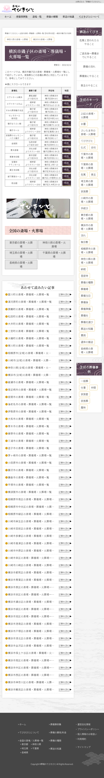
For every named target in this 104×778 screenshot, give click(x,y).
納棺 (83, 269)
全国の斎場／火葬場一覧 (31, 740)
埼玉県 (25, 748)
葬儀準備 (86, 309)
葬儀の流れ (89, 66)
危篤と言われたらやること (89, 42)
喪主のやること (89, 85)
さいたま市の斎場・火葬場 (88, 132)
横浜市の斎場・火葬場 (42, 39)
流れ (83, 235)
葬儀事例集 (22, 16)
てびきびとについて (89, 16)
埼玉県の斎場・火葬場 (21, 254)
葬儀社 (84, 315)
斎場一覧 (37, 16)
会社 (93, 147)
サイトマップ (83, 747)
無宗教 (84, 242)
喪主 (93, 174)
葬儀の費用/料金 (58, 732)
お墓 (83, 124)
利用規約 (81, 738)
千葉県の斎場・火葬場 (54, 254)
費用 (83, 335)
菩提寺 (84, 275)
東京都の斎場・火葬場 (21, 244)
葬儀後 (84, 302)
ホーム (7, 16)
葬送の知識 (68, 16)
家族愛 (84, 394)
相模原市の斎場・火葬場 (88, 250)
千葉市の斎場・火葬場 (87, 155)
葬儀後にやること (89, 76)
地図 (66, 96)
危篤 (83, 174)
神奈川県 (36, 744)
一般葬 (84, 381)
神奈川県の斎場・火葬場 (17, 39)
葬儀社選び (87, 322)
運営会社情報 (83, 724)
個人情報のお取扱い (87, 734)
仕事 (83, 387)
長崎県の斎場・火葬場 (21, 264)
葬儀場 (84, 289)
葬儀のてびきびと (48, 764)
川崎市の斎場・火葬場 (87, 199)
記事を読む (64, 294)
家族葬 (84, 191)
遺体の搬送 (87, 342)
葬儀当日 (86, 295)
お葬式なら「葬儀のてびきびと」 (89, 2)
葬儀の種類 (52, 16)
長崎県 (25, 752)
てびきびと (87, 140)
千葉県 (35, 748)
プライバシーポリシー (88, 729)
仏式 (83, 147)
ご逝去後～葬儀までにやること (89, 55)
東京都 (25, 744)
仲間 (93, 387)
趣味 (83, 407)
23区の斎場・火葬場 (88, 115)
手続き (84, 208)
